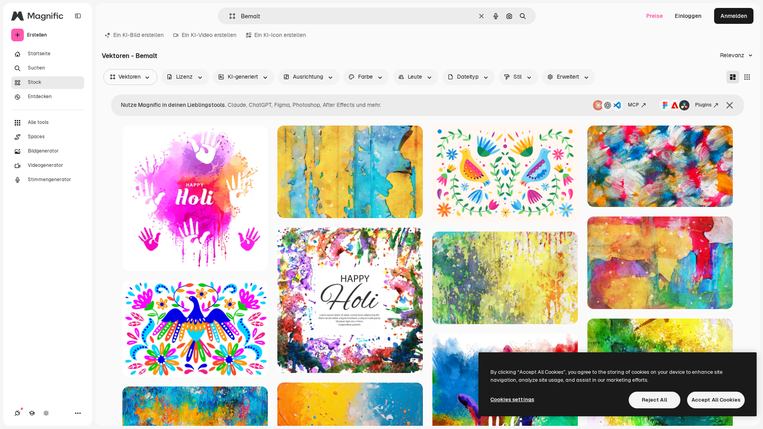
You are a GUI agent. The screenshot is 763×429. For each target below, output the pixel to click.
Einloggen (688, 15)
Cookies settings (512, 399)
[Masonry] (732, 77)
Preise (654, 15)
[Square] (747, 77)
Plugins (703, 105)
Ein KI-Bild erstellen (138, 35)
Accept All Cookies (715, 399)
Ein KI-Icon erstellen (280, 35)
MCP (633, 105)
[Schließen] (729, 105)
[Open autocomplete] (229, 16)
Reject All (654, 399)
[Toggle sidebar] (78, 16)
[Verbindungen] (17, 413)
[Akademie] (31, 413)
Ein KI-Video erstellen (209, 35)
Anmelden (733, 15)
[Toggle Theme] (46, 413)
